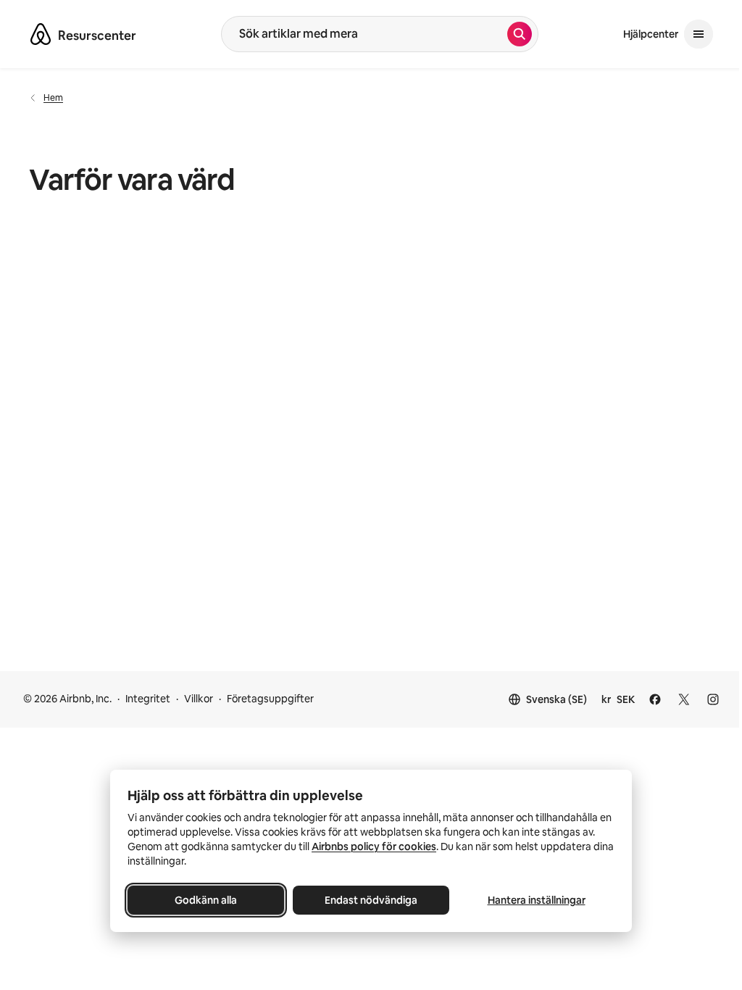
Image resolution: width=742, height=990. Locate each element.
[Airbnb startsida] (40, 34)
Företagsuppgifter (270, 698)
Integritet (147, 698)
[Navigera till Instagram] (713, 699)
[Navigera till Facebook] (655, 699)
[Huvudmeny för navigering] (698, 34)
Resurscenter (97, 35)
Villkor (198, 698)
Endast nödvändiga (371, 900)
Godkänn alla (206, 900)
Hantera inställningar (536, 900)
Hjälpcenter (650, 34)
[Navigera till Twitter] (684, 699)
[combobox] (364, 34)
